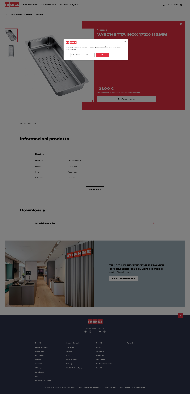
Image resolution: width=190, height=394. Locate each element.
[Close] (125, 42)
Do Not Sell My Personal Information (82, 54)
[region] (96, 49)
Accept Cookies (102, 54)
